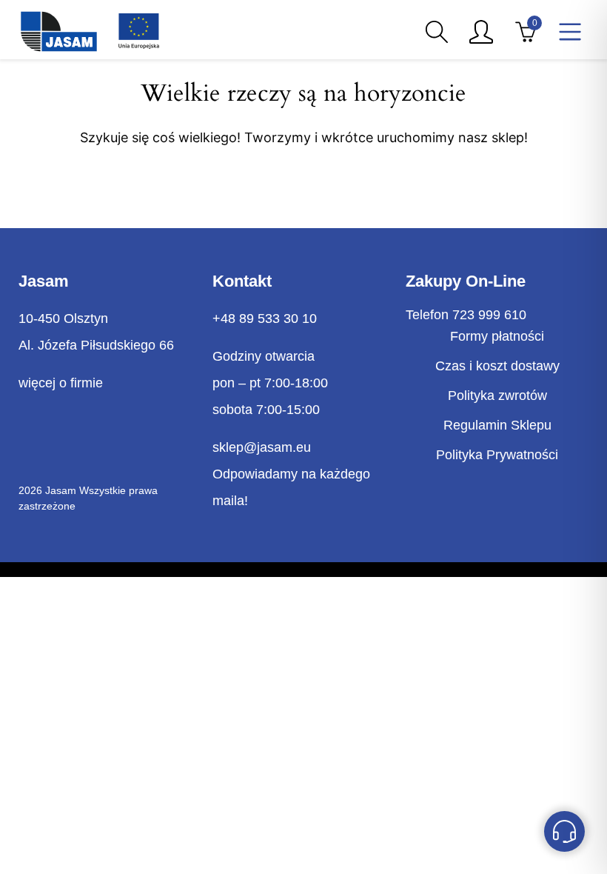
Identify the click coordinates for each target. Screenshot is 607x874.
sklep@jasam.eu (261, 447)
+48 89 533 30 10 (264, 318)
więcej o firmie (61, 383)
